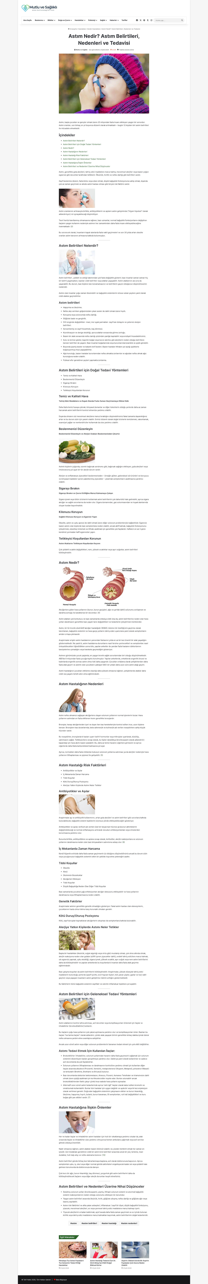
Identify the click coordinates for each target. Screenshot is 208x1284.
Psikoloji (91, 20)
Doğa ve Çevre (64, 20)
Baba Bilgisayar (61, 1280)
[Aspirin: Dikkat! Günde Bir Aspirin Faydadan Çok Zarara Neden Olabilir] (135, 1250)
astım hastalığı (109, 1223)
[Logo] (40, 8)
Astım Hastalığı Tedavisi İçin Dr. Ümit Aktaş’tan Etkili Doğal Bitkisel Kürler (103, 1263)
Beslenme (39, 20)
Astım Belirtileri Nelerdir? (74, 141)
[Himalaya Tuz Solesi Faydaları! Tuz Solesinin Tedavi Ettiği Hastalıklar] (73, 1250)
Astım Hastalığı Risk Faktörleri (75, 155)
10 (104, 1155)
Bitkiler (50, 20)
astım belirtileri (90, 1223)
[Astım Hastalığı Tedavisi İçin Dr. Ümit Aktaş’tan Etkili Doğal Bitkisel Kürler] (104, 1250)
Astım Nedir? (68, 148)
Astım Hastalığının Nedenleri (75, 151)
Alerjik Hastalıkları (93, 29)
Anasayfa (73, 29)
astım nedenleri (129, 1223)
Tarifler (124, 20)
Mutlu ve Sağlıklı (81, 50)
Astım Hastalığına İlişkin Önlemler (77, 163)
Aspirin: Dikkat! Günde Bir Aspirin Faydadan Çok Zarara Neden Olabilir (135, 1263)
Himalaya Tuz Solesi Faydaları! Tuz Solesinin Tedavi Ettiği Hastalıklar (71, 1263)
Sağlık (102, 20)
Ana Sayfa (27, 20)
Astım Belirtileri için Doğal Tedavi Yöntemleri (82, 144)
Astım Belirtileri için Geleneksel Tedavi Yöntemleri (84, 159)
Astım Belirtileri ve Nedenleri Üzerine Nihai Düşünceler (86, 166)
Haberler (113, 20)
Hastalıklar (79, 20)
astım (74, 1223)
